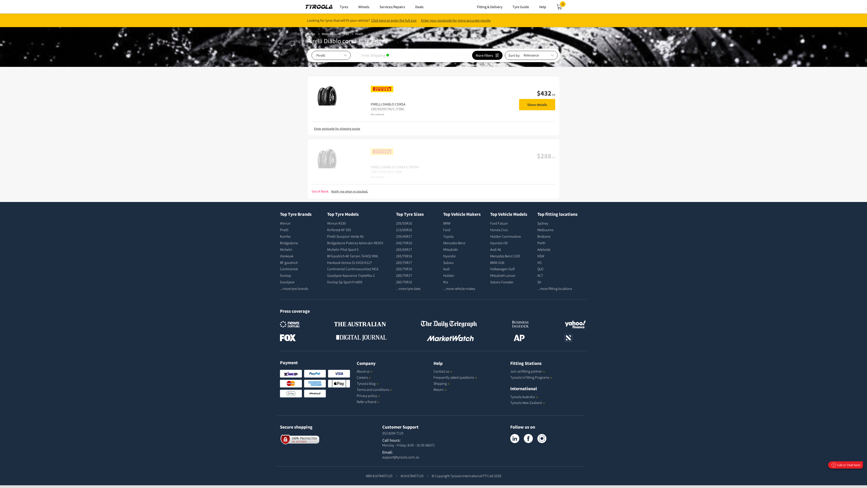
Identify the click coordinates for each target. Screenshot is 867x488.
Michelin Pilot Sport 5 (343, 249)
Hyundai (449, 256)
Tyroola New (526, 402)
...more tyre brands (294, 288)
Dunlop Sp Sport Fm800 (344, 282)
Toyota (448, 236)
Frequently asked (454, 377)
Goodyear (287, 282)
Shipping (440, 383)
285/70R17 (404, 275)
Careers (362, 377)
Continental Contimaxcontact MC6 (352, 269)
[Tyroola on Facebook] (528, 438)
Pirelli (359, 34)
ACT (540, 275)
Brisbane (543, 236)
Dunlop (285, 275)
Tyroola (366, 383)
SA (539, 282)
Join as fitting (526, 371)
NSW (540, 256)
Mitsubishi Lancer (502, 275)
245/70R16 (404, 243)
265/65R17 (404, 249)
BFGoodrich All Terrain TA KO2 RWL (352, 256)
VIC (539, 262)
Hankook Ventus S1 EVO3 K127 (349, 262)
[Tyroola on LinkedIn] (514, 438)
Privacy (367, 395)
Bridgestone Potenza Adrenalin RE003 (355, 243)
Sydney (542, 223)
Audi (446, 269)
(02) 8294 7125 (392, 433)
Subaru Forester (501, 282)
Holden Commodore (505, 236)
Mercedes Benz (454, 243)
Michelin (286, 249)
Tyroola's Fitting (529, 377)
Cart (564, 5)
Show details (537, 104)
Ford (446, 230)
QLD (540, 269)
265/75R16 (404, 269)
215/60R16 (404, 230)
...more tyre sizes (408, 288)
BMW (446, 223)
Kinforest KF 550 (339, 230)
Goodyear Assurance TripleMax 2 (351, 275)
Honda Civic (499, 230)
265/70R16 (404, 256)
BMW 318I (497, 262)
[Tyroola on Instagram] (541, 438)
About (363, 371)
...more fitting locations (554, 288)
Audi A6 (495, 249)
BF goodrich (289, 262)
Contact (441, 371)
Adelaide (543, 249)
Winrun (285, 223)
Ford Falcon (499, 223)
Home (311, 34)
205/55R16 (404, 223)
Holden (448, 275)
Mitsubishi (450, 249)
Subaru (448, 262)
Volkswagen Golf (502, 269)
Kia (445, 282)
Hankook (286, 256)
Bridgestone (289, 243)
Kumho (285, 236)
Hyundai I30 (499, 243)
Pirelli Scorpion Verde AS (345, 236)
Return (438, 389)
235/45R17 (404, 236)
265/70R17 (404, 262)
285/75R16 (404, 282)
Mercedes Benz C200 (505, 256)
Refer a (366, 401)
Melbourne (545, 230)
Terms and (373, 389)
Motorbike (329, 34)
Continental (289, 269)
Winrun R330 (336, 223)
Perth (541, 243)
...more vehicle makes (459, 288)
